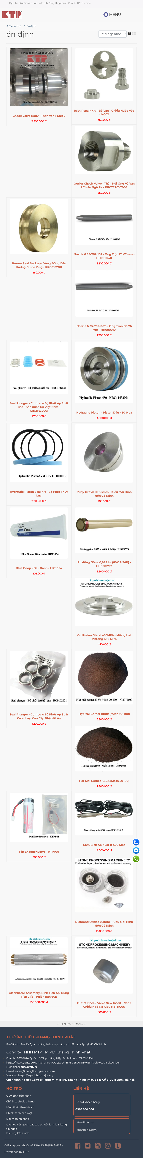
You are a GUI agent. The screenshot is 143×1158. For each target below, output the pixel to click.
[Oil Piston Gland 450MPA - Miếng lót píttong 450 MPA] (104, 602)
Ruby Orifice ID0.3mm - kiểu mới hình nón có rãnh (104, 493)
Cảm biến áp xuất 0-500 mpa (104, 845)
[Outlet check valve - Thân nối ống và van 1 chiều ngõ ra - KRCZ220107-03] (104, 150)
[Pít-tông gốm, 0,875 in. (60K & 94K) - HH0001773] (104, 530)
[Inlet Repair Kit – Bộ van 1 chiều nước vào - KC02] (104, 74)
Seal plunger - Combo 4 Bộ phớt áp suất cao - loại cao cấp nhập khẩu (38, 716)
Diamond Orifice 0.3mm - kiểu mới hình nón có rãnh (104, 923)
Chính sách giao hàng (20, 1101)
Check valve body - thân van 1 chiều (39, 116)
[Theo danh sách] (134, 34)
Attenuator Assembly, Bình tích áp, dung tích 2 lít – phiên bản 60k (39, 994)
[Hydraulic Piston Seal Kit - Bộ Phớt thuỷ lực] (39, 453)
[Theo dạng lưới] (130, 34)
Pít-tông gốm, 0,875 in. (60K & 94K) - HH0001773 (104, 564)
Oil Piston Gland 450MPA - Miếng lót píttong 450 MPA (104, 637)
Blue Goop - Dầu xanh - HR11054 (39, 568)
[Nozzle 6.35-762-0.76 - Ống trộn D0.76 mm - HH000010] (104, 293)
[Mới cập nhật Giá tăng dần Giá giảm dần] (113, 34)
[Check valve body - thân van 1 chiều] (39, 77)
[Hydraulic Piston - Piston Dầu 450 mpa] (104, 372)
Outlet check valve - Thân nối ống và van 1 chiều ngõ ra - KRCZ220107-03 (104, 185)
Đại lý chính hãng (17, 1118)
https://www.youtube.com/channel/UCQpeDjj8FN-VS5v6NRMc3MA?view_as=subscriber (63, 1062)
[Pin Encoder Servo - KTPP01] (39, 818)
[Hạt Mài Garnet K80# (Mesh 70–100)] (104, 677)
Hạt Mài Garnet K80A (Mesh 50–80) (104, 781)
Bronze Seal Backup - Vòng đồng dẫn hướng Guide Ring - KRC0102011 (39, 265)
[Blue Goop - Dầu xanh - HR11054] (39, 533)
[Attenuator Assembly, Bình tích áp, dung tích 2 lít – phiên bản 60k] (39, 960)
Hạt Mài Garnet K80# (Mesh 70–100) (104, 714)
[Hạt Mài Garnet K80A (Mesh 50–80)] (104, 748)
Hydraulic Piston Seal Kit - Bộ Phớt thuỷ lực (39, 493)
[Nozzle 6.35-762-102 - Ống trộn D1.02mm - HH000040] (104, 222)
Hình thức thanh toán (20, 1107)
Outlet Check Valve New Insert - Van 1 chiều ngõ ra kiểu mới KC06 (104, 1004)
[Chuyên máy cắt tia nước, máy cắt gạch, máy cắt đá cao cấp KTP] (23, 15)
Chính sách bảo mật (19, 1113)
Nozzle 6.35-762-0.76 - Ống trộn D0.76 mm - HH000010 (104, 327)
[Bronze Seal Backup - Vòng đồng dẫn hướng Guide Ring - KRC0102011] (39, 226)
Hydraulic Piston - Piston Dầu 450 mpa (104, 412)
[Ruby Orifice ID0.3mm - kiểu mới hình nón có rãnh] (104, 453)
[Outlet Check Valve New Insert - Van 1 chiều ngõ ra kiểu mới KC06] (104, 965)
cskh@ (81, 1129)
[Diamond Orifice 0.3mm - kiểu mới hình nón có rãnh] (104, 885)
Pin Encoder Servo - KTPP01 (39, 851)
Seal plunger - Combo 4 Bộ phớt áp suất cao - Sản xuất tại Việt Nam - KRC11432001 (38, 406)
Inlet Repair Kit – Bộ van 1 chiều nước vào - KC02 (104, 112)
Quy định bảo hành (18, 1095)
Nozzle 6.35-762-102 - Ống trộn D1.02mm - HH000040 (104, 256)
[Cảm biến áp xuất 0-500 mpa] (104, 814)
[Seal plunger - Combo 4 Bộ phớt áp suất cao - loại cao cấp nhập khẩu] (39, 678)
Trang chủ (15, 26)
